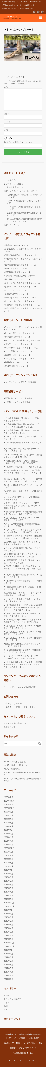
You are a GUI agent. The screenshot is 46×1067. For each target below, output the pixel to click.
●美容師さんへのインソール (16, 362)
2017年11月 (9, 946)
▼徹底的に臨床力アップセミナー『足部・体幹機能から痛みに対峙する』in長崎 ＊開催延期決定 (22, 505)
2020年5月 (8, 859)
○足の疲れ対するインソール (16, 294)
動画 (6, 1006)
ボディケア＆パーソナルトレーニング (20, 191)
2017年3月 (8, 975)
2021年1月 (8, 844)
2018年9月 (8, 914)
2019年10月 (9, 870)
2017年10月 (9, 950)
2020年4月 (8, 863)
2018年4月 (8, 928)
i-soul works (12, 16)
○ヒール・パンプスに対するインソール (21, 301)
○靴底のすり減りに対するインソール (20, 297)
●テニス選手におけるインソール (18, 351)
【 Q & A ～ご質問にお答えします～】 (20, 707)
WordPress (33, 1061)
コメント (8, 87)
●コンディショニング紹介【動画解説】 (21, 382)
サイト (6, 130)
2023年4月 (8, 815)
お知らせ (8, 995)
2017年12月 (9, 943)
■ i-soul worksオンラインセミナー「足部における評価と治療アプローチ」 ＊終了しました (23, 472)
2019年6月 (8, 884)
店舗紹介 (13, 1048)
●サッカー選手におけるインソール (19, 333)
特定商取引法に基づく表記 (23, 1053)
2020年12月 (9, 848)
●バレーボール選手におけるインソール (21, 348)
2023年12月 (9, 808)
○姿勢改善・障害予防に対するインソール (22, 305)
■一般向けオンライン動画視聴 (17, 402)
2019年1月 (8, 899)
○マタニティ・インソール (15, 290)
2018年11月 (9, 906)
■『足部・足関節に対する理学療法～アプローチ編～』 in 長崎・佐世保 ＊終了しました (23, 568)
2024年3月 (8, 804)
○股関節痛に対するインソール (17, 272)
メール (7, 122)
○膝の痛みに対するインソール (17, 279)
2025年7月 (8, 797)
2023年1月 (8, 819)
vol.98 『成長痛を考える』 (15, 761)
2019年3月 (8, 895)
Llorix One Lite (14, 1061)
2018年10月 (9, 910)
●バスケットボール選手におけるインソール (23, 340)
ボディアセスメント (12, 225)
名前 (6, 114)
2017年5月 (8, 968)
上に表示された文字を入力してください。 (19, 142)
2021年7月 (8, 833)
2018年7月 (8, 921)
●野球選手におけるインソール (17, 337)
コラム (7, 1003)
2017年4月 (8, 972)
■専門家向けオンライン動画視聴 (18, 398)
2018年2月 (8, 935)
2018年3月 (8, 932)
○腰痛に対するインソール (15, 268)
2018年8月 (8, 917)
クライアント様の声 (12, 999)
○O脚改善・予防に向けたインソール (20, 276)
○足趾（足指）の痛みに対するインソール (22, 283)
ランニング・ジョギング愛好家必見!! (20, 687)
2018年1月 (8, 939)
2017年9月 (8, 954)
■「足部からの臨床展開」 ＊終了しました (23, 467)
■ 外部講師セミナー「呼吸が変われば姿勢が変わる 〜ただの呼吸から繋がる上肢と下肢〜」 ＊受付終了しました (23, 607)
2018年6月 (8, 924)
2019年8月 (8, 877)
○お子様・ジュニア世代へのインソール (21, 286)
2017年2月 (8, 979)
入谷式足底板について (16, 187)
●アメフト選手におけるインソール (19, 358)
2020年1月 (8, 866)
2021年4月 (8, 841)
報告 (6, 1010)
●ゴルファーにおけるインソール (18, 344)
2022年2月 (8, 826)
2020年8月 (8, 855)
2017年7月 (8, 961)
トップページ (11, 1038)
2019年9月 (8, 873)
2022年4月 (8, 823)
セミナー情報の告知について (16, 723)
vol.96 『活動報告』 (12, 769)
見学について (9, 727)
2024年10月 (9, 801)
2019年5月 (8, 888)
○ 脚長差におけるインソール (16, 245)
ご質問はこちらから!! (13, 703)
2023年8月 (8, 812)
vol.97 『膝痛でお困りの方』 (16, 765)
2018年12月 (9, 903)
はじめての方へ (10, 180)
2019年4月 (8, 892)
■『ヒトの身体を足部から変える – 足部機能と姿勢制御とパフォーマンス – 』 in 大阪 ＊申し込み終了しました (23, 664)
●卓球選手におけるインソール (17, 355)
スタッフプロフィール (27, 1048)
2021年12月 (9, 830)
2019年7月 (8, 881)
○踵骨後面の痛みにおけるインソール (20, 255)
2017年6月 (8, 964)
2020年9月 (8, 852)
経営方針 (22, 1038)
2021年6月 (8, 837)
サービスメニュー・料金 (33, 1043)
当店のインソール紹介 (13, 184)
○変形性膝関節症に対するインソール (20, 265)
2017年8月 (8, 957)
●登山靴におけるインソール (16, 366)
